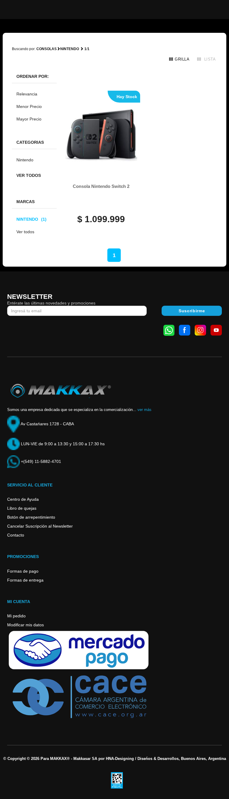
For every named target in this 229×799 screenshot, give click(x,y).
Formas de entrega (25, 580)
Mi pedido (16, 615)
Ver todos (28, 175)
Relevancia (26, 94)
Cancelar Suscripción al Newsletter (40, 526)
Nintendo (24, 159)
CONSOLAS (46, 49)
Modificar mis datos (25, 624)
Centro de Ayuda (23, 499)
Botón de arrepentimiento (31, 517)
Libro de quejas (21, 508)
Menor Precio (29, 106)
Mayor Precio (28, 119)
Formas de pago (22, 571)
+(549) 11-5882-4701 (40, 461)
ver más (144, 409)
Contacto (15, 535)
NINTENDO (31, 219)
